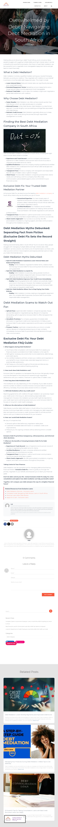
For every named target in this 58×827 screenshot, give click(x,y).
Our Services (48, 2)
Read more (36, 720)
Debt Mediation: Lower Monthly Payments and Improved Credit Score (28, 715)
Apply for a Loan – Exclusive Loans (17, 497)
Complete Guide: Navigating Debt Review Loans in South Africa (27, 493)
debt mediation (14, 520)
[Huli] (29, 533)
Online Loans (26, 2)
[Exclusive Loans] (6, 4)
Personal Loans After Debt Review (18, 495)
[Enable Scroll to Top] (55, 824)
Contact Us (37, 6)
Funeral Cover (37, 2)
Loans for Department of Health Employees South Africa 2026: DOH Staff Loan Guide (27, 629)
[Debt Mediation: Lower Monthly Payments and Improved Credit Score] (29, 694)
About (45, 6)
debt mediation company (44, 193)
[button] (52, 2)
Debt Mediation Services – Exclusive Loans (20, 491)
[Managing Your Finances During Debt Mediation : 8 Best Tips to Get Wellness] (29, 741)
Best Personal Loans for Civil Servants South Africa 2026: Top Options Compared (25, 626)
